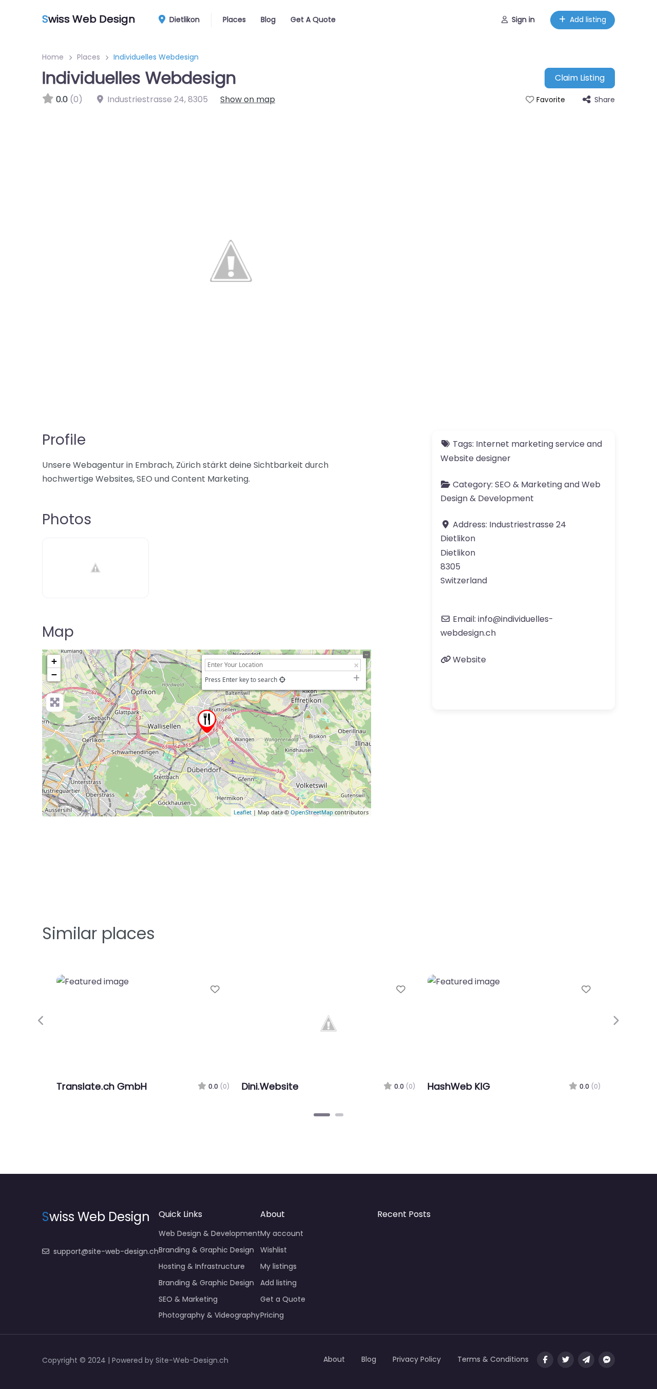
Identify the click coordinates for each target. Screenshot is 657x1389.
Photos (66, 519)
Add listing (588, 19)
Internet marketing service (530, 444)
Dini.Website (270, 1086)
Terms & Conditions (493, 1359)
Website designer (475, 458)
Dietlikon (183, 19)
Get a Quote (282, 1299)
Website (469, 659)
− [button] (54, 674)
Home (53, 57)
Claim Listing (580, 78)
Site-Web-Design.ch (192, 1360)
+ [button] (54, 661)
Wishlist (273, 1250)
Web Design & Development (209, 1233)
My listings (278, 1266)
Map (58, 632)
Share (604, 99)
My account (281, 1233)
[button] (41, 1021)
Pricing (272, 1315)
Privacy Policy (417, 1359)
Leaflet (243, 812)
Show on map (247, 99)
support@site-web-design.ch (106, 1251)
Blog (268, 19)
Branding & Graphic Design (206, 1250)
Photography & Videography (209, 1315)
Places (234, 19)
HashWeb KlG (459, 1086)
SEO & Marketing (528, 484)
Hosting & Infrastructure (202, 1266)
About (334, 1359)
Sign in (523, 19)
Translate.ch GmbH (101, 1086)
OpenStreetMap (312, 812)
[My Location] (282, 679)
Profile (64, 440)
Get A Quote (313, 19)
